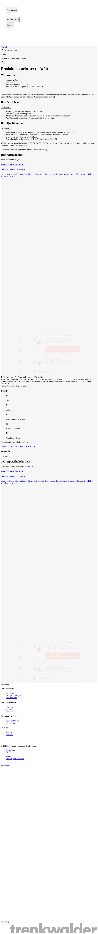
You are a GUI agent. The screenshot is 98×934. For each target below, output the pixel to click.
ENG (7, 922)
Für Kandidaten (12, 29)
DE (3, 922)
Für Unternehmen (13, 32)
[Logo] (10, 4)
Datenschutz (10, 750)
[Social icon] (3, 742)
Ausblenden (6, 107)
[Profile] (3, 42)
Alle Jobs (4, 47)
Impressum (10, 756)
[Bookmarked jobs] (2, 40)
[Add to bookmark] (3, 62)
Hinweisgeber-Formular (15, 759)
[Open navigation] (2, 45)
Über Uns (10, 34)
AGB (8, 752)
